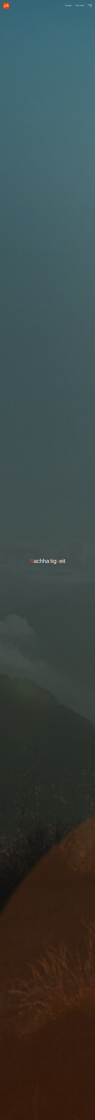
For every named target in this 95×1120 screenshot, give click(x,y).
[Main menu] (90, 5)
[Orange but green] (6, 5)
